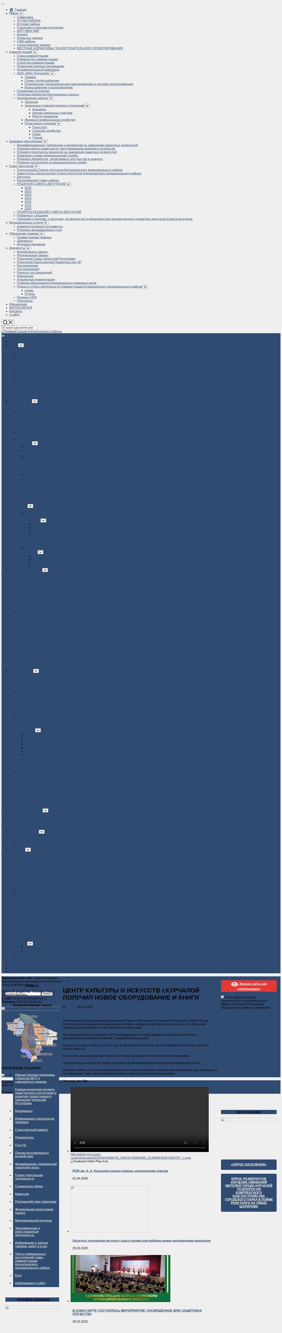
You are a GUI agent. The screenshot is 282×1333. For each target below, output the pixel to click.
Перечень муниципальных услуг (40, 230)
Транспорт (39, 127)
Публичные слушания (32, 215)
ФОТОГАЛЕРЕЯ (20, 307)
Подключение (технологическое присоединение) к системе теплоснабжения (79, 84)
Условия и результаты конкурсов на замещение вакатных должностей (67, 152)
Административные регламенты (40, 226)
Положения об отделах (33, 91)
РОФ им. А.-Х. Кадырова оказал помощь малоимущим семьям (120, 1171)
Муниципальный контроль (33, 1220)
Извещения (25, 276)
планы (29, 290)
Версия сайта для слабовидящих (252, 986)
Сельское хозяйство (46, 130)
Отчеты (30, 294)
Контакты (15, 311)
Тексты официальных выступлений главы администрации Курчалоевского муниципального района (32, 1260)
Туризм (37, 137)
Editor (71, 1007)
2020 (28, 208)
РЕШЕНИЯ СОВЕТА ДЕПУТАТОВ (41, 184)
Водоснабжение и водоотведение (49, 87)
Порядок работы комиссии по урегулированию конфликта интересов (66, 148)
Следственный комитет (31, 1129)
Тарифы (30, 77)
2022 (28, 201)
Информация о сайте (30, 1283)
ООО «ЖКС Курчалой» (33, 73)
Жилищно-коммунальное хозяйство (50, 119)
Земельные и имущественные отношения (54, 105)
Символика (25, 17)
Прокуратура (24, 1137)
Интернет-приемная (31, 244)
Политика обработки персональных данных (48, 94)
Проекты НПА (27, 297)
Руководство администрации (37, 59)
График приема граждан (34, 237)
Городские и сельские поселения (40, 27)
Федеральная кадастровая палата (34, 1211)
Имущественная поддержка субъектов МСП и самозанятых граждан (35, 1078)
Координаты (24, 1111)
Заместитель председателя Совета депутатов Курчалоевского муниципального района (79, 173)
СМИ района (26, 41)
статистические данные (33, 45)
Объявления (18, 304)
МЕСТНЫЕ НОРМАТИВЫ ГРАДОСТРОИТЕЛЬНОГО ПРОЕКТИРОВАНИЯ (70, 48)
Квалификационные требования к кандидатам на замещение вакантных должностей (77, 145)
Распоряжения (27, 265)
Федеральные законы (32, 251)
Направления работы (32, 98)
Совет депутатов (21, 166)
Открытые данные (30, 38)
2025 (28, 191)
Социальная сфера (29, 1186)
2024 (28, 194)
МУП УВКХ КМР (28, 31)
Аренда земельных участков (52, 113)
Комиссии (22, 1194)
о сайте (14, 314)
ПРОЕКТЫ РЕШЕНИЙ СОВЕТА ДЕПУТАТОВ (49, 212)
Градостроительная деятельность (29, 1177)
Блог (18, 1275)
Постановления (28, 269)
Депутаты (24, 177)
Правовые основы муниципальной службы (47, 155)
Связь (36, 134)
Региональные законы (33, 255)
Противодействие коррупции (35, 1201)
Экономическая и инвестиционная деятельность (27, 1232)
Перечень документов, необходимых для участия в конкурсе (60, 159)
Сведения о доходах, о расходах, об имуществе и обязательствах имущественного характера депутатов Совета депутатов (105, 219)
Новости (77, 981)
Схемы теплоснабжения (42, 80)
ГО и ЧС (21, 1145)
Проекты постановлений (34, 272)
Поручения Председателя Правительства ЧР (49, 262)
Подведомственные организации (40, 66)
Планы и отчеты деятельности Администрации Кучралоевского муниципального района (79, 286)
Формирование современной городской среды (36, 1165)
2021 (28, 205)
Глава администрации (32, 55)
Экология (31, 102)
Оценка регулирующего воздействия (32, 1154)
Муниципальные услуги (26, 222)
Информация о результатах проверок (34, 1120)
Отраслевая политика (40, 123)
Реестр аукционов (45, 116)
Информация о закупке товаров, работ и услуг (31, 1244)
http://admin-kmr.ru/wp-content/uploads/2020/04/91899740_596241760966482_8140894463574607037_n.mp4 (131, 1156)
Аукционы (39, 109)
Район (13, 13)
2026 (28, 187)
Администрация (20, 52)
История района (28, 24)
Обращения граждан (24, 233)
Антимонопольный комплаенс (38, 69)
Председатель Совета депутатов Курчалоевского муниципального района (70, 170)
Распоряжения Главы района (38, 180)
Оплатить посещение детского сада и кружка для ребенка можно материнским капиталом (142, 1240)
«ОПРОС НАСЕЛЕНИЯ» (249, 1164)
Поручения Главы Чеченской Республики (46, 258)
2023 (28, 198)
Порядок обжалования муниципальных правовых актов (56, 283)
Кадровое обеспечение (25, 141)
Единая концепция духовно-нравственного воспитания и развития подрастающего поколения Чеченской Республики (35, 1096)
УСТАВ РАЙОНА (29, 20)
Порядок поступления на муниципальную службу (52, 162)
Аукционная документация (36, 279)
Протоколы (25, 300)
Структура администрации (35, 62)
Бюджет (22, 34)
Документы (25, 241)
